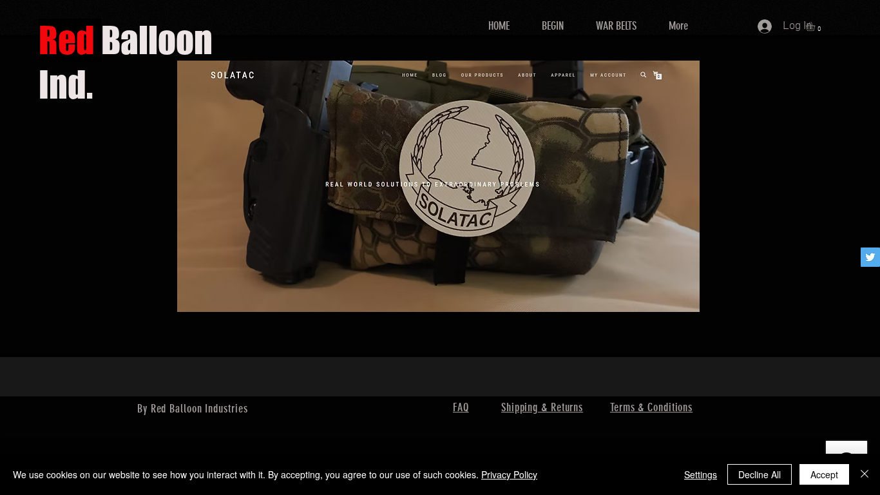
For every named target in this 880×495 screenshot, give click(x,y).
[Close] (864, 474)
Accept (824, 474)
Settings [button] (700, 474)
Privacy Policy (509, 474)
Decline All (759, 474)
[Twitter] (870, 257)
